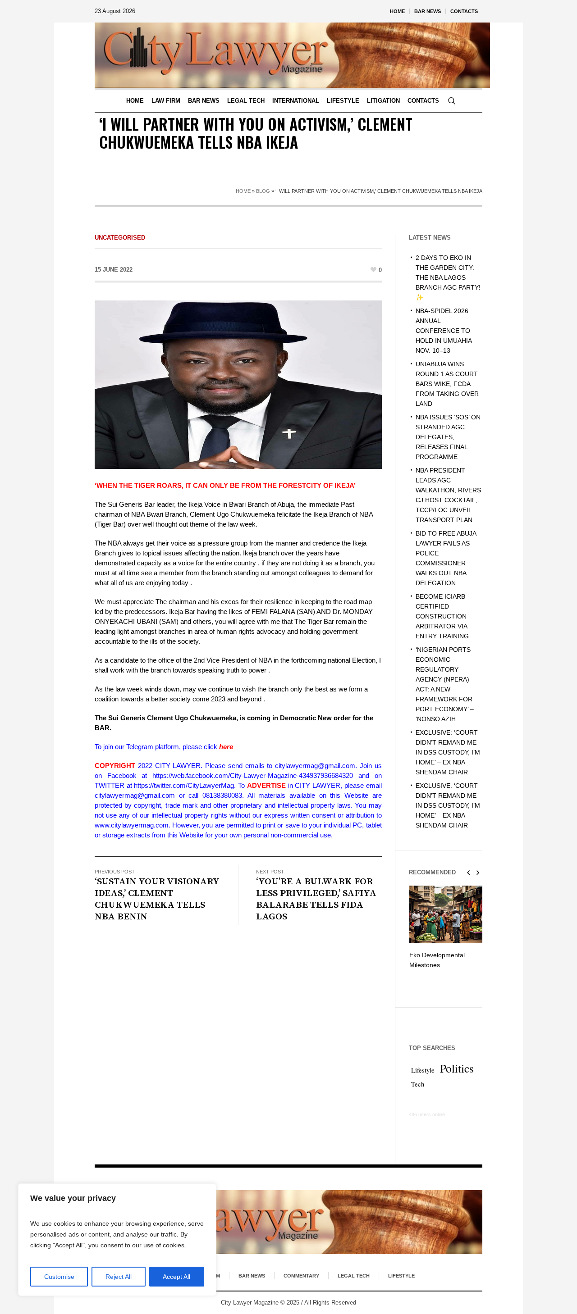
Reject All (118, 1276)
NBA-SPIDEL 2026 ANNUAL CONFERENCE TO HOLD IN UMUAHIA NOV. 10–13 (444, 330)
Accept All (176, 1276)
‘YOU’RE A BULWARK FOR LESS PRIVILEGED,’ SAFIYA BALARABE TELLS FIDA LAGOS (316, 899)
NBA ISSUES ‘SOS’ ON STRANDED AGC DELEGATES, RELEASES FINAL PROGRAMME (448, 437)
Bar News (251, 1275)
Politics (457, 1068)
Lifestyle (423, 1070)
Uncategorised (120, 237)
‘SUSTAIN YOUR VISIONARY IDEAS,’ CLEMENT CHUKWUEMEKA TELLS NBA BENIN (157, 899)
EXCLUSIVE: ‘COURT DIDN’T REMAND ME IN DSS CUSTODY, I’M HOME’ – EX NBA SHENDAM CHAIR (448, 752)
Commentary (301, 1275)
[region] (117, 1239)
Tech (417, 1084)
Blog (263, 191)
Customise (59, 1276)
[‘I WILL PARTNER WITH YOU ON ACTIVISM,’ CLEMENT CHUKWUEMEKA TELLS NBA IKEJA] (238, 384)
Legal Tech (354, 1275)
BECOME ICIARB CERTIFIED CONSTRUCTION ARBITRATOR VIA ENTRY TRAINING (442, 616)
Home (243, 191)
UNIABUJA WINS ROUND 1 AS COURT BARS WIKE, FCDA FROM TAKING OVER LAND (447, 383)
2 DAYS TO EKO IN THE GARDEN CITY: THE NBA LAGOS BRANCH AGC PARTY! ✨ (448, 277)
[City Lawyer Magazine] (288, 1222)
